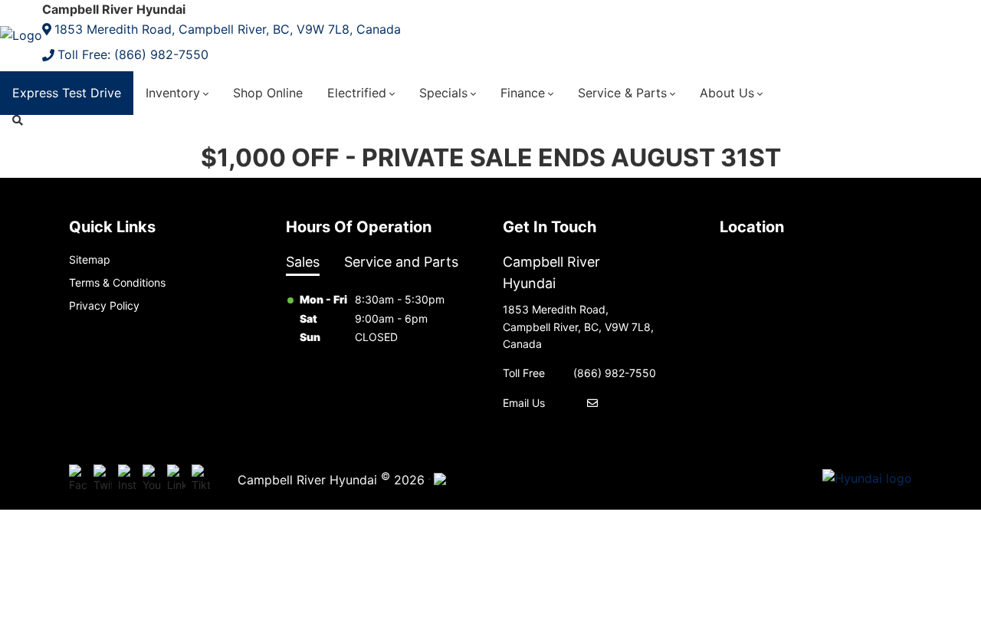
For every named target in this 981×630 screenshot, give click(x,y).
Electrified (356, 92)
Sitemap (89, 259)
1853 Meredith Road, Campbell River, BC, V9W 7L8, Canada (227, 29)
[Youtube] (152, 479)
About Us (727, 92)
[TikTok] (201, 479)
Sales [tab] (303, 262)
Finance (522, 92)
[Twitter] (103, 479)
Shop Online (268, 92)
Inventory (173, 92)
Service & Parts (622, 92)
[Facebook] (78, 479)
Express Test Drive (66, 92)
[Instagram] (127, 479)
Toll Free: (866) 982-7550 (132, 54)
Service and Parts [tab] (401, 262)
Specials (443, 92)
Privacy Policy (104, 305)
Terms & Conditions (117, 282)
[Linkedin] (176, 479)
